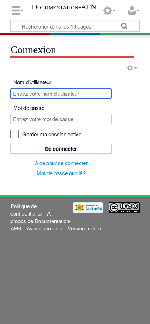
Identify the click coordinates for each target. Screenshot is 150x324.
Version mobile (84, 228)
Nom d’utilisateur (32, 82)
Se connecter (61, 149)
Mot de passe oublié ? (61, 173)
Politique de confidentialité (26, 209)
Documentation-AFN (64, 7)
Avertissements (44, 228)
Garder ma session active (51, 134)
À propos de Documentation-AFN (40, 221)
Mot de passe (28, 107)
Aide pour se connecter (61, 163)
